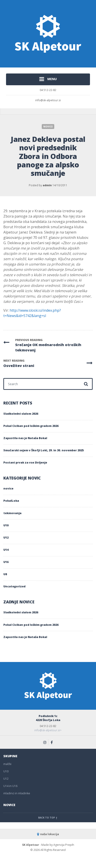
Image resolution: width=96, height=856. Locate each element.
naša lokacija (49, 834)
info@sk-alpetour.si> (48, 730)
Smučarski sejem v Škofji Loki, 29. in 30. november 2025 (43, 450)
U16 (5, 562)
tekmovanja (12, 513)
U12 (5, 537)
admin (47, 185)
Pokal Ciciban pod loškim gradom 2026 (30, 426)
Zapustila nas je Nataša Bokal (25, 438)
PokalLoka (11, 501)
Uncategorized (14, 586)
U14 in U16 (10, 786)
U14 (5, 550)
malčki (7, 764)
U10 (5, 525)
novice (48, 126)
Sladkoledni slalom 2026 (20, 414)
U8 (5, 574)
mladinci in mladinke (16, 793)
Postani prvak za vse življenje (25, 462)
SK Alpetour (30, 845)
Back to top (47, 817)
